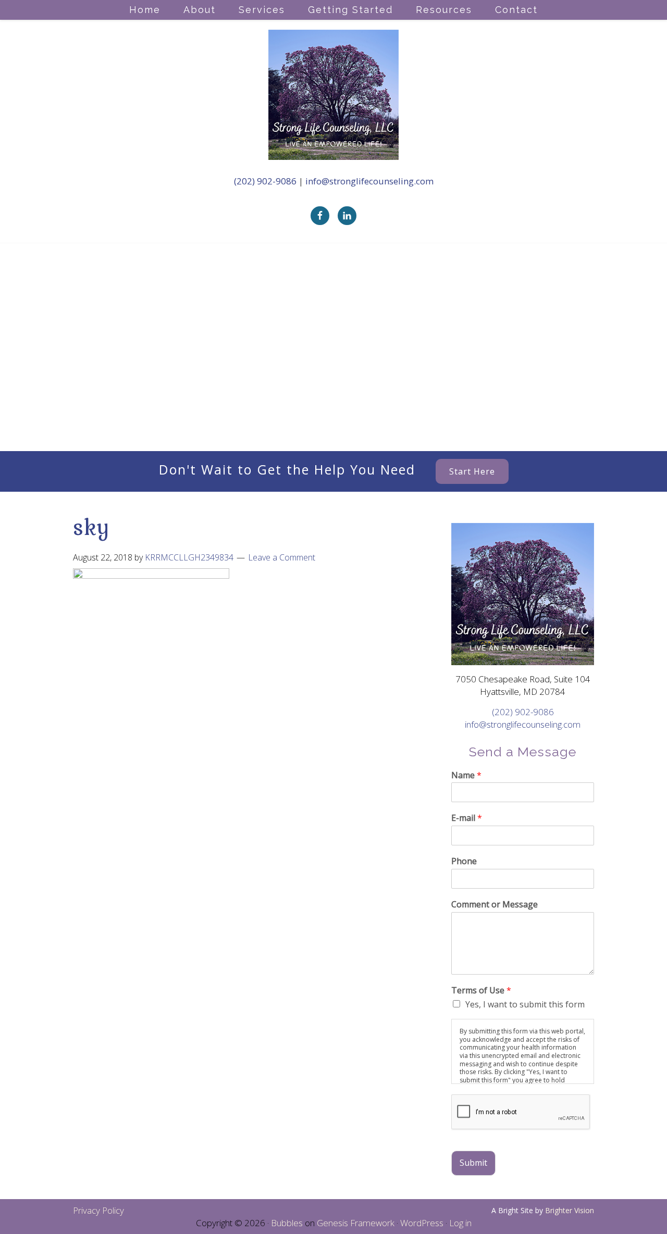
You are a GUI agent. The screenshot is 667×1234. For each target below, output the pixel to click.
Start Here (472, 471)
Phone (464, 861)
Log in (460, 1223)
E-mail (466, 818)
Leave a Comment (281, 557)
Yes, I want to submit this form (525, 1004)
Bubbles (287, 1223)
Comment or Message (494, 904)
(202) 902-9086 (266, 181)
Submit (473, 1162)
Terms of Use (481, 990)
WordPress (421, 1223)
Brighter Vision (569, 1210)
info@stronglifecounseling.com (369, 181)
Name (466, 775)
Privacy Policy (98, 1210)
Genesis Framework (355, 1223)
